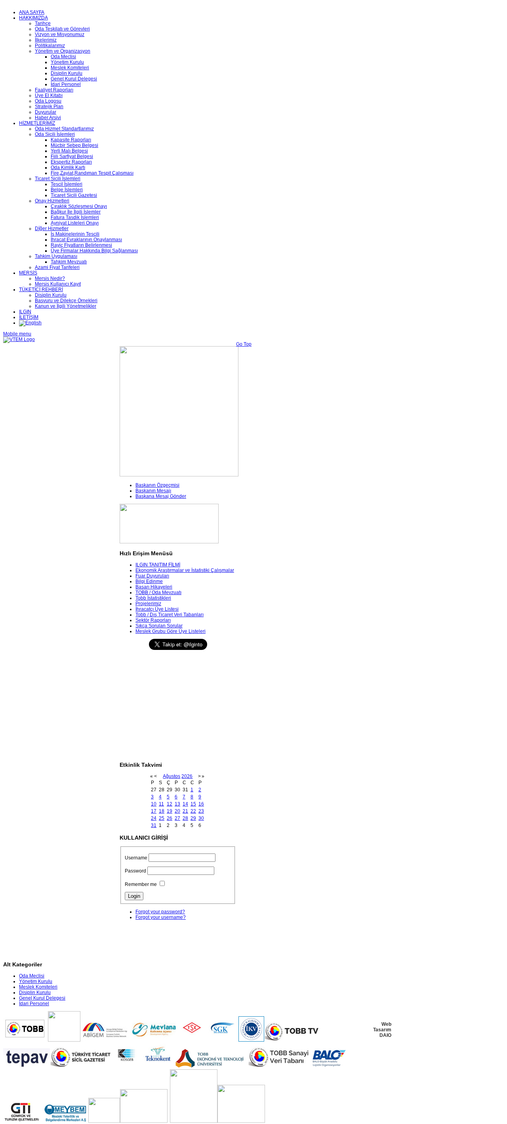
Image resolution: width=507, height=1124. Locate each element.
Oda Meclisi (31, 976)
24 (153, 818)
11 (161, 804)
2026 (187, 776)
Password (135, 871)
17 (153, 811)
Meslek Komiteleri (38, 987)
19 (169, 811)
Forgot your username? (160, 917)
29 (193, 818)
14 (185, 804)
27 (177, 818)
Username (136, 858)
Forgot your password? (160, 911)
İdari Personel (34, 1003)
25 (161, 818)
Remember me (141, 884)
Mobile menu (17, 334)
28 (185, 818)
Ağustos (171, 776)
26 (169, 818)
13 (177, 804)
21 (185, 811)
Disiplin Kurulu (35, 992)
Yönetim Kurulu (35, 981)
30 (201, 818)
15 (193, 804)
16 (201, 804)
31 (153, 825)
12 (169, 804)
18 (161, 811)
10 (153, 804)
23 (201, 811)
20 (177, 811)
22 (193, 811)
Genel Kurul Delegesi (42, 998)
